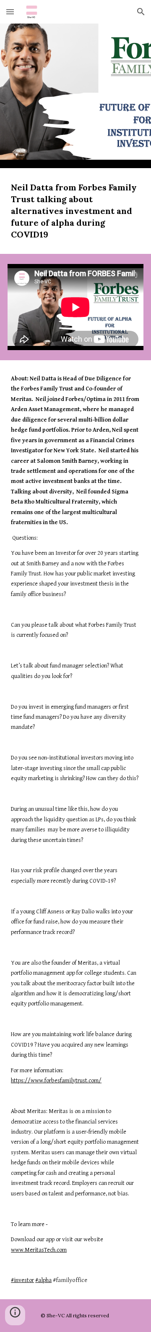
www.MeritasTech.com (39, 1250)
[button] (10, 11)
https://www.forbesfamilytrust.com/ (56, 1080)
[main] (75, 211)
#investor (22, 1280)
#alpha (43, 1280)
